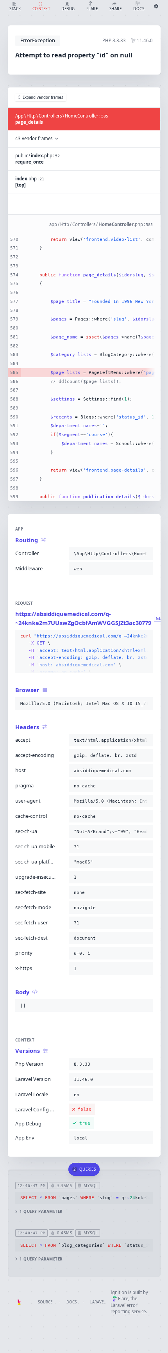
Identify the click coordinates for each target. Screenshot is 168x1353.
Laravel (97, 1302)
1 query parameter (41, 1211)
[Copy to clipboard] (145, 553)
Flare (123, 1298)
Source (45, 1302)
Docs (71, 1302)
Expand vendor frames (43, 97)
